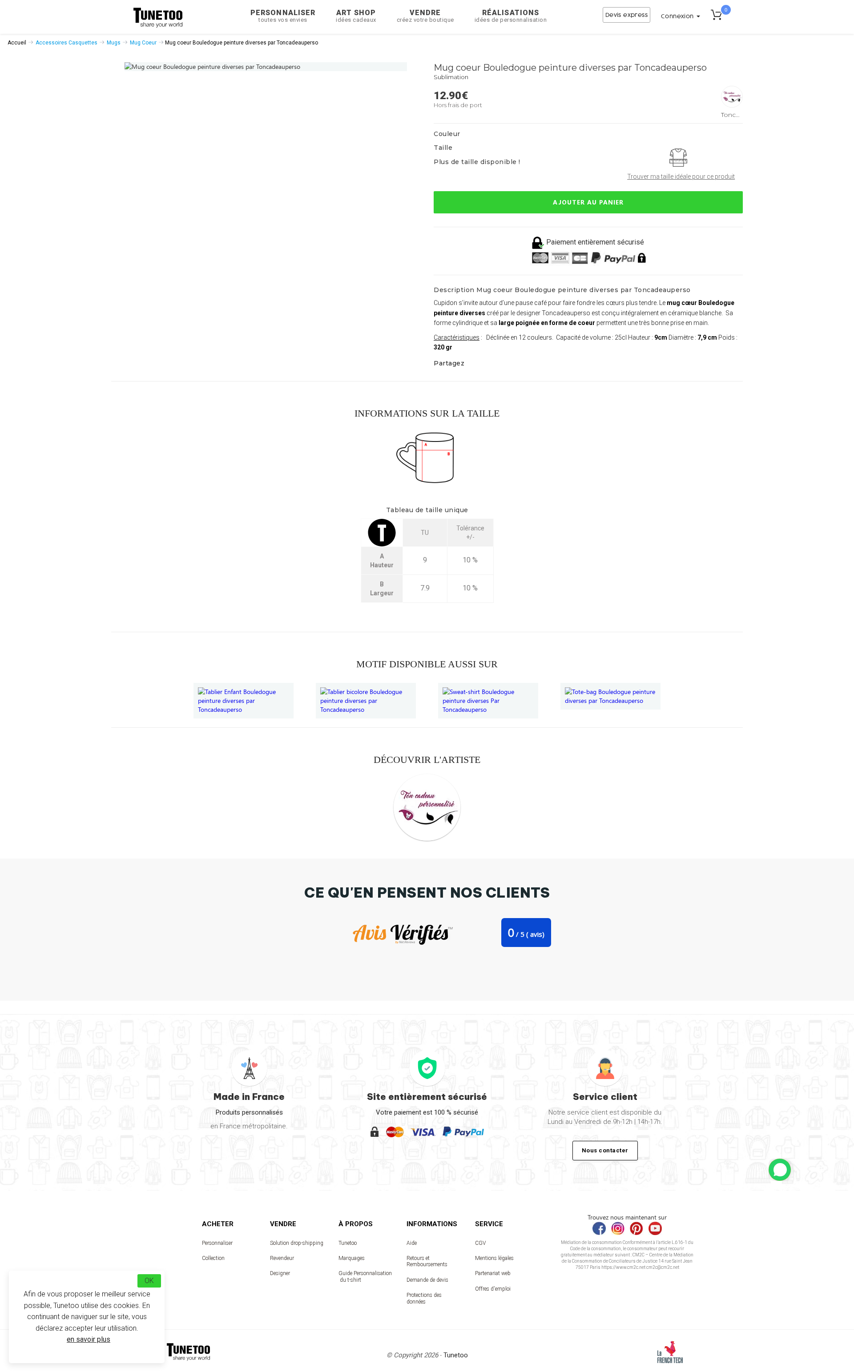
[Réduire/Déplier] (780, 1170)
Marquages (351, 1258)
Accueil (17, 43)
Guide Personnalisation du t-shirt (365, 1276)
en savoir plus (88, 1339)
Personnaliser (282, 15)
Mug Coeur (143, 43)
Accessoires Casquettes (66, 43)
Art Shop (356, 15)
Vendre (425, 15)
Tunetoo (347, 1243)
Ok (149, 1280)
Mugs (114, 43)
